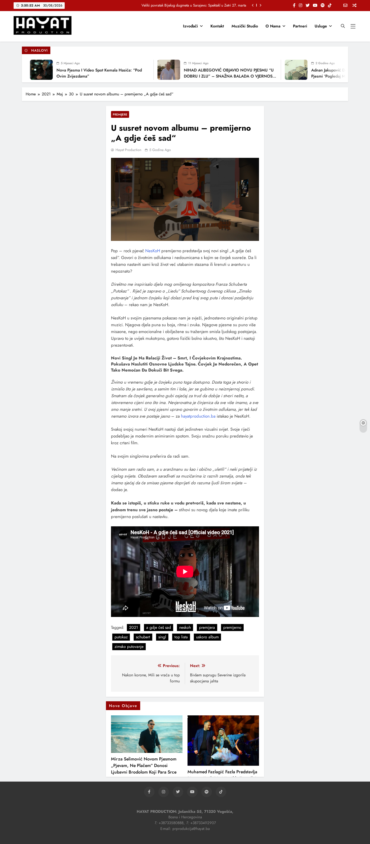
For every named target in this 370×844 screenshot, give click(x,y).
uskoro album (207, 637)
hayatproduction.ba (198, 416)
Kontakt (217, 26)
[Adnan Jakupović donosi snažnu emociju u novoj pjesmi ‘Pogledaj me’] (282, 70)
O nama (273, 26)
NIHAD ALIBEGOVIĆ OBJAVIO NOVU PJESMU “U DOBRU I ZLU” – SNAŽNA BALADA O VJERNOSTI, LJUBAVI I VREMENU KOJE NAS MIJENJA (216, 76)
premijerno (232, 627)
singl (162, 637)
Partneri (300, 26)
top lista (181, 637)
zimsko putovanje (129, 646)
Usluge (321, 26)
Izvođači (190, 26)
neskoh (185, 627)
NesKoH (153, 251)
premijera (207, 627)
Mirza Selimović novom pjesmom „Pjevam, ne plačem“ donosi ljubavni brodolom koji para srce (143, 765)
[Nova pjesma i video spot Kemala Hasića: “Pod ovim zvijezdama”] (27, 70)
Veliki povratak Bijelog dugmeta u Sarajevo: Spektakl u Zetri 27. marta (193, 5)
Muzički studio (245, 26)
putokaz (121, 637)
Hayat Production (128, 149)
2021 (133, 627)
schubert (143, 637)
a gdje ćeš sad (158, 627)
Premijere (120, 114)
